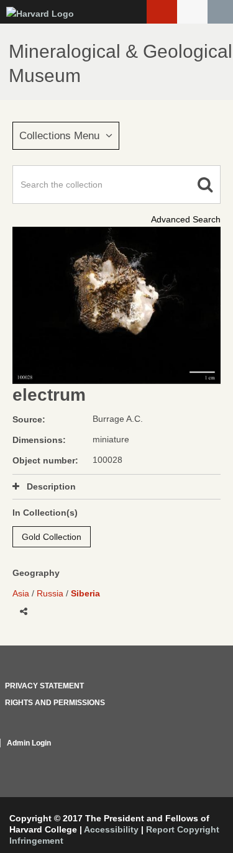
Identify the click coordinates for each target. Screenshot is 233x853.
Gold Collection (51, 537)
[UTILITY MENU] (192, 12)
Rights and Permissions (55, 702)
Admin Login (29, 743)
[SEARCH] (220, 12)
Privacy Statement (44, 686)
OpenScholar (197, 758)
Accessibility (111, 829)
